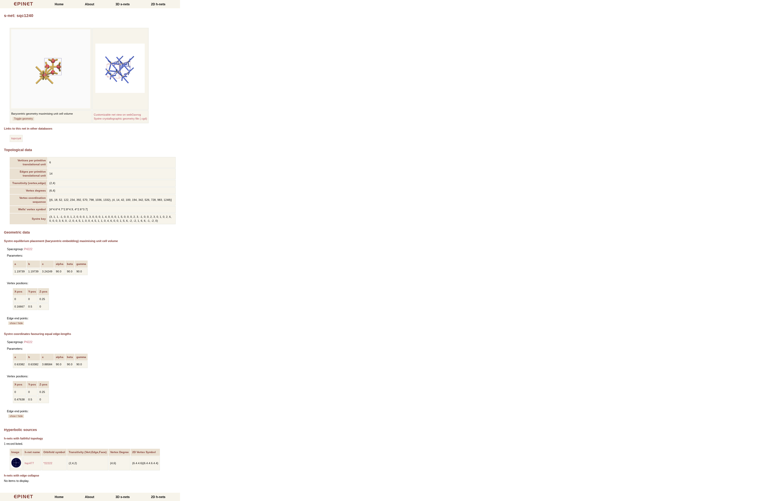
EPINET (23, 4)
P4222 (28, 249)
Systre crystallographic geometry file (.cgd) (120, 118)
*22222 (47, 463)
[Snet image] (120, 92)
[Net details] (16, 466)
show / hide (16, 323)
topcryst (16, 138)
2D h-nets (158, 4)
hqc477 (29, 463)
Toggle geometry (23, 118)
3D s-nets (122, 4)
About (89, 4)
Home (59, 4)
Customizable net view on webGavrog (117, 114)
